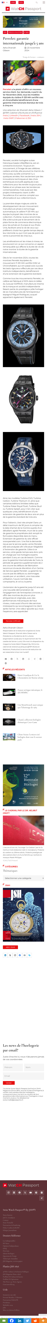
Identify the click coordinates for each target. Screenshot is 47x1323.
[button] (4, 2)
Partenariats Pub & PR (10, 1300)
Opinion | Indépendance (11, 1246)
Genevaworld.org (8, 1284)
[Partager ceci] (11, 659)
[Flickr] (41, 1192)
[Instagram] (15, 955)
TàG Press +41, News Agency (12, 1282)
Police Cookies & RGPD (11, 1228)
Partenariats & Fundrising (11, 1225)
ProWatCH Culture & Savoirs (13, 1277)
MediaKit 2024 (8, 1305)
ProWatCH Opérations (10, 1279)
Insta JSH (35, 115)
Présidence (6, 1303)
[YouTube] (30, 1192)
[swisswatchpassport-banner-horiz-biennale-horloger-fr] (23, 22)
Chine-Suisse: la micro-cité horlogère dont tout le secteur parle (30, 737)
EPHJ (5, 1248)
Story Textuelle (8, 1223)
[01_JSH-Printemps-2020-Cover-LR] (23, 915)
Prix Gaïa (6, 1251)
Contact (5, 1220)
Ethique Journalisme (10, 1230)
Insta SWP (8, 118)
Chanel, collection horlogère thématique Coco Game (29, 721)
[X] (10, 955)
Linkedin (14, 115)
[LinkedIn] (5, 955)
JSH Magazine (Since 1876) (12, 1274)
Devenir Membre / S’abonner (12, 1297)
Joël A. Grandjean (9, 1218)
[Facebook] (19, 955)
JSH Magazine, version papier (13, 1261)
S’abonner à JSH (23, 118)
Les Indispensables (9, 1241)
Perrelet (7, 89)
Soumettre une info (9, 1295)
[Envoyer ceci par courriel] (6, 659)
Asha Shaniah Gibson (9, 49)
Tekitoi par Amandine (10, 1259)
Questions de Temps (10, 1256)
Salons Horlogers (8, 1253)
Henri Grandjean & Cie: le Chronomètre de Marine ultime (30, 676)
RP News (6, 1243)
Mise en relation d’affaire (11, 1310)
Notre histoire (7, 1215)
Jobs (4, 1308)
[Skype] (29, 955)
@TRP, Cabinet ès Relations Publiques (16, 1272)
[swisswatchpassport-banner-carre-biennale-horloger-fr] (23, 785)
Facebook (24, 115)
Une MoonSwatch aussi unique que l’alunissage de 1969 (30, 706)
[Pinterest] (36, 1192)
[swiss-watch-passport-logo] (23, 9)
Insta (5, 115)
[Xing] (41, 1198)
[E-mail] (24, 955)
